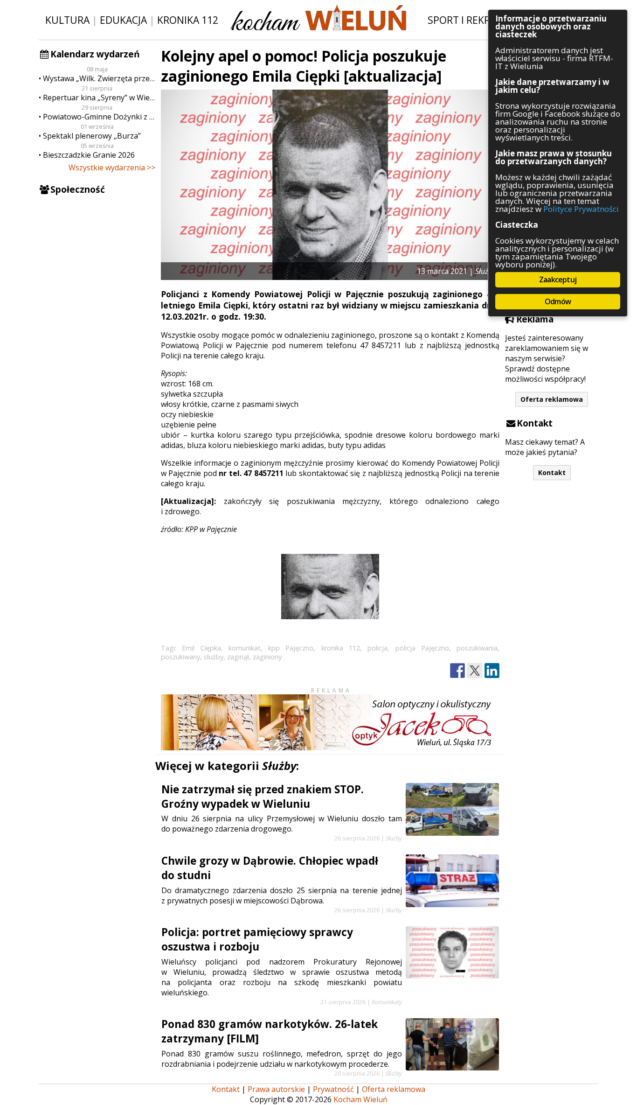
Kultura (67, 20)
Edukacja (123, 20)
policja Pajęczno (422, 647)
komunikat (244, 647)
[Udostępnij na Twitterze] (474, 670)
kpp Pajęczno (290, 647)
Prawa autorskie (276, 1089)
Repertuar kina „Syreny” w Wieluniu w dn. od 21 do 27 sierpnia (99, 97)
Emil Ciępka (201, 647)
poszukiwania (477, 647)
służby (213, 656)
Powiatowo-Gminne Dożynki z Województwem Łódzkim (99, 117)
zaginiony (267, 656)
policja (377, 647)
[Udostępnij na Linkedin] (492, 670)
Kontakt (552, 472)
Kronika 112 (187, 20)
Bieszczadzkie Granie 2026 (89, 155)
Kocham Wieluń (360, 1099)
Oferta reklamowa (551, 399)
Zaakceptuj (557, 279)
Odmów (558, 301)
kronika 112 (340, 647)
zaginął (238, 656)
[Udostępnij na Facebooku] (457, 670)
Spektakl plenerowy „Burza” (92, 136)
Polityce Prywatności (581, 208)
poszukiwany (180, 656)
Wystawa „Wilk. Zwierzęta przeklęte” (99, 78)
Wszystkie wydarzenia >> (112, 167)
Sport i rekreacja (472, 20)
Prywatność (333, 1089)
